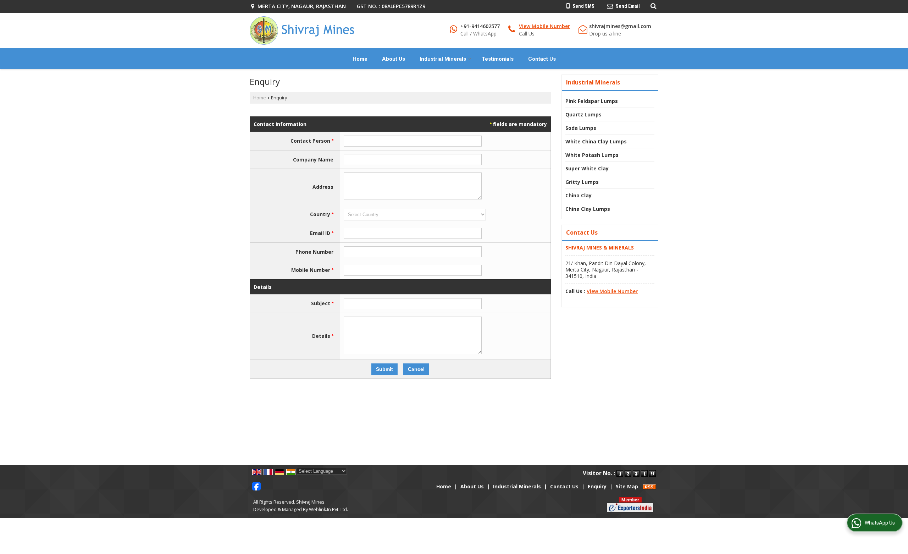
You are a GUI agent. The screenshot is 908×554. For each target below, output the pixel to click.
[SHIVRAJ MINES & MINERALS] (302, 30)
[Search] (652, 6)
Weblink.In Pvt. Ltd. (328, 509)
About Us (393, 59)
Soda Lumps (580, 128)
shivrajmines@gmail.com (620, 26)
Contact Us (542, 59)
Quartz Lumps (583, 114)
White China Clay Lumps (596, 141)
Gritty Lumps (582, 182)
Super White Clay (587, 168)
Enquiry (597, 486)
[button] (544, 26)
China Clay (578, 195)
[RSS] (649, 486)
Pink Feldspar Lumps (591, 101)
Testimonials (498, 59)
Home (360, 59)
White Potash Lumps (592, 155)
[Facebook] (256, 485)
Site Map (627, 486)
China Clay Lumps (587, 208)
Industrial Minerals (443, 59)
